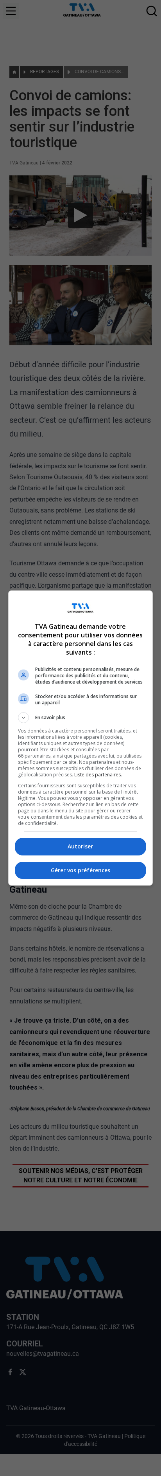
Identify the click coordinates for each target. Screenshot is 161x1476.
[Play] (80, 738)
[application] (80, 738)
